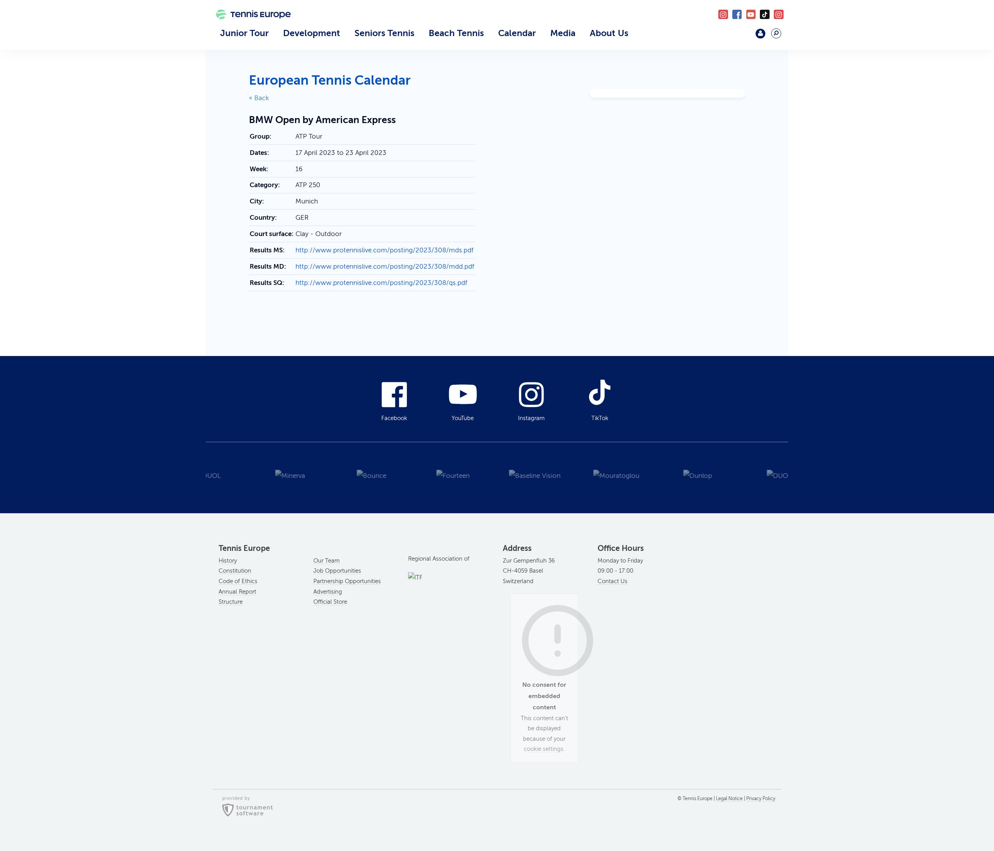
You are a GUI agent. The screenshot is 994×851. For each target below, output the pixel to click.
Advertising (327, 592)
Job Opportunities (337, 571)
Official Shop (740, 37)
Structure (231, 602)
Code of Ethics (238, 581)
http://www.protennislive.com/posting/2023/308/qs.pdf (381, 283)
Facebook (737, 14)
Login (760, 33)
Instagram (531, 418)
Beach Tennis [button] (456, 33)
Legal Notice (729, 798)
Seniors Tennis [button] (384, 33)
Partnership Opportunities (347, 581)
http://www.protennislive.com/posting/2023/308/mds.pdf (384, 250)
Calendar (517, 33)
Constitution (235, 571)
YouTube (751, 14)
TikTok (765, 14)
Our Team (326, 560)
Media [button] (562, 33)
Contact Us (612, 581)
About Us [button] (609, 33)
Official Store (330, 602)
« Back (259, 98)
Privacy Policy (760, 798)
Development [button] (311, 33)
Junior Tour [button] (244, 33)
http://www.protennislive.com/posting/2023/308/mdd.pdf (384, 266)
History (228, 560)
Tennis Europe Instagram (779, 14)
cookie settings (543, 749)
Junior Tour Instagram (723, 14)
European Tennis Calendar (329, 80)
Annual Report (237, 592)
